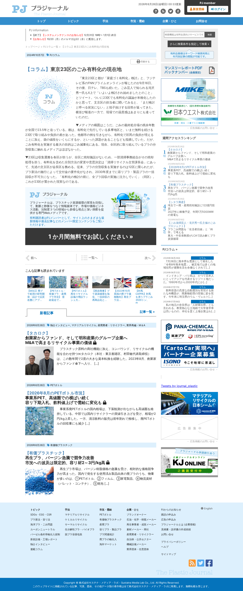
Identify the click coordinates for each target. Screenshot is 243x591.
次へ (148, 258)
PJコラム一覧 (50, 46)
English (208, 508)
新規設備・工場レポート (44, 539)
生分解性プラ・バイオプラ (80, 529)
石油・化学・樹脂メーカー (141, 519)
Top (234, 575)
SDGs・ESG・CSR (40, 514)
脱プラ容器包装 (73, 534)
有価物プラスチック (61, 445)
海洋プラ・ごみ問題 (41, 524)
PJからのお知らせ (171, 509)
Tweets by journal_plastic (179, 386)
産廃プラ (104, 524)
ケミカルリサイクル (76, 519)
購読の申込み (168, 514)
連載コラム (36, 549)
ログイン (220, 9)
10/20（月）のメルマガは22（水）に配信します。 (67, 39)
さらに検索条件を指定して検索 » (189, 43)
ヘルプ (165, 546)
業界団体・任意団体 (138, 549)
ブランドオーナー (136, 514)
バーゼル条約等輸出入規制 (45, 534)
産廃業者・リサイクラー (111, 325)
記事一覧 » (147, 312)
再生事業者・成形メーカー (141, 524)
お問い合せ (167, 534)
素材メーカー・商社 (138, 529)
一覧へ (93, 258)
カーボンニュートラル (42, 529)
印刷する (145, 61)
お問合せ (201, 21)
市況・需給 (137, 21)
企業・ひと (170, 21)
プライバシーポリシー (173, 541)
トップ (41, 21)
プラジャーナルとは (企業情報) (178, 524)
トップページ (32, 46)
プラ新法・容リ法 (40, 519)
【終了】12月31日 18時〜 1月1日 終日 (73, 35)
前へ (33, 258)
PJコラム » (170, 249)
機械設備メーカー (136, 544)
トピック (73, 21)
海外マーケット (108, 544)
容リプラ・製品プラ (110, 529)
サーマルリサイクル (76, 524)
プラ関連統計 (106, 534)
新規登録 (198, 9)
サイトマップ (168, 554)
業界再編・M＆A (135, 325)
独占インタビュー (60, 325)
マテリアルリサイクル (84, 325)
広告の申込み (168, 519)
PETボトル (56, 385)
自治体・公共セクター (139, 539)
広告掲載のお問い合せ (202, 128)
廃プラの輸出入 (108, 539)
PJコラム (55, 55)
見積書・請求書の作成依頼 (176, 529)
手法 (105, 21)
